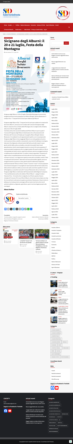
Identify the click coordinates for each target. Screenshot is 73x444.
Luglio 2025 (54, 143)
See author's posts (23, 198)
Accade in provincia (8, 38)
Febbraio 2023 (55, 209)
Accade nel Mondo (56, 239)
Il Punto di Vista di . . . (57, 250)
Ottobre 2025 (55, 134)
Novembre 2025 (55, 132)
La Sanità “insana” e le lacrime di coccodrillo (26, 241)
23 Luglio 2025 (23, 246)
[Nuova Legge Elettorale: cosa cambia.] (53, 292)
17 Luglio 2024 (15, 52)
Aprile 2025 (54, 152)
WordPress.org (55, 379)
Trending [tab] (54, 277)
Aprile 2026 (54, 117)
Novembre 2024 (55, 163)
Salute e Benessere (25, 25)
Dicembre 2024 (55, 160)
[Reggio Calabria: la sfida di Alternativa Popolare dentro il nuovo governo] (53, 319)
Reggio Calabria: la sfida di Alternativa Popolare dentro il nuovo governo (59, 85)
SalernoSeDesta (11, 15)
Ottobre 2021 (55, 217)
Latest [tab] (53, 273)
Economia (33, 25)
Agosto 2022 (55, 211)
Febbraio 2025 (55, 154)
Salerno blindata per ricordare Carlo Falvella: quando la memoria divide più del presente (60, 77)
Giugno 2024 (55, 174)
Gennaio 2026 (55, 126)
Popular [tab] (60, 273)
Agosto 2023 (55, 200)
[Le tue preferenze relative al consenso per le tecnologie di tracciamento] (70, 441)
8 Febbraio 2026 (8, 242)
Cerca (52, 38)
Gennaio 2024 (55, 189)
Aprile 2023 (54, 206)
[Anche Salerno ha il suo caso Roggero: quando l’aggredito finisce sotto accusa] (53, 283)
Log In (45, 29)
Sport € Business (50, 25)
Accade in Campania (56, 230)
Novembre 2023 (55, 194)
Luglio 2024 (54, 171)
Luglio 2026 (54, 109)
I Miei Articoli (27, 29)
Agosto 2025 (55, 140)
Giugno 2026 (55, 112)
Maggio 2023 (55, 203)
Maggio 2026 (55, 114)
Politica (17, 25)
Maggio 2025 (55, 149)
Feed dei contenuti (56, 373)
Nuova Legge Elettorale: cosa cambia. (59, 62)
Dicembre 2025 (55, 129)
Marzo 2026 (54, 120)
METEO (53, 256)
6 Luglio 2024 (39, 252)
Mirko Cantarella (8, 241)
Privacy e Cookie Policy (37, 29)
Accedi (53, 370)
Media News (18, 29)
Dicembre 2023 (55, 191)
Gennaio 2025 (55, 157)
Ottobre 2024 (55, 166)
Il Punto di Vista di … (9, 29)
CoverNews (44, 441)
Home (5, 25)
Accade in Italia (55, 233)
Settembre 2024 (55, 169)
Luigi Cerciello (39, 251)
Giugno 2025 (55, 146)
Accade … (10, 25)
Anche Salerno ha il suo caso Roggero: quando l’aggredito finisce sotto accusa (60, 55)
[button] (69, 27)
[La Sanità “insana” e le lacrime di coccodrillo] (26, 234)
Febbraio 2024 (55, 186)
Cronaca (54, 241)
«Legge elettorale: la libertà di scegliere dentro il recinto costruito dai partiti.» (60, 69)
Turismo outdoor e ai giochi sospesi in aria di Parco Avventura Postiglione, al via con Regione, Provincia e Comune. (42, 245)
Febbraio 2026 (55, 123)
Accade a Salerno (56, 227)
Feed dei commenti (56, 376)
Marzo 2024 (54, 183)
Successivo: (40, 217)
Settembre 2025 (55, 137)
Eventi (57, 25)
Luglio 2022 (54, 214)
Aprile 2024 (54, 180)
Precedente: (14, 218)
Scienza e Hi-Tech (41, 25)
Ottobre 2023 (55, 197)
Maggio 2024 (55, 177)
